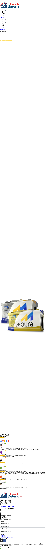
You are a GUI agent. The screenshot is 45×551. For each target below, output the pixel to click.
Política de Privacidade (7, 506)
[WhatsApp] (3, 24)
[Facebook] (4, 540)
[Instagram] (1, 540)
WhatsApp (2, 29)
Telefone (2, 17)
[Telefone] (3, 12)
